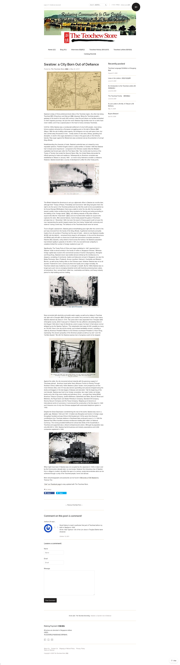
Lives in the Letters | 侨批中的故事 (119, 78)
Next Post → (78, 505)
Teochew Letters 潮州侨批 (123, 49)
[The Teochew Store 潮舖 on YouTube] (52, 639)
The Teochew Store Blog (83, 616)
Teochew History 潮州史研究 (99, 49)
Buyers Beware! (113, 114)
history (49, 489)
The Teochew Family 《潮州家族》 (119, 96)
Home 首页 (72, 616)
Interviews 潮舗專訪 (78, 49)
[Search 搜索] (105, 4)
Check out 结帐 (125, 5)
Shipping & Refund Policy (67, 648)
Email (46, 558)
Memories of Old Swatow (88, 478)
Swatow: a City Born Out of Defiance (71, 64)
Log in (46, 5)
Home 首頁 (52, 49)
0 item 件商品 (116, 5)
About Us (47, 648)
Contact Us (54, 648)
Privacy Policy (80, 648)
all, (47, 489)
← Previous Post (70, 505)
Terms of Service (49, 650)
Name (46, 549)
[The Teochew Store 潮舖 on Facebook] (45, 639)
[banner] (90, 26)
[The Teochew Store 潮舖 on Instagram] (48, 639)
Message (47, 568)
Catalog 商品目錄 (90, 54)
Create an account (55, 5)
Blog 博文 (63, 49)
